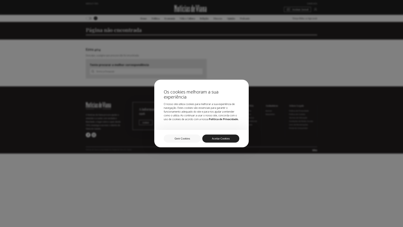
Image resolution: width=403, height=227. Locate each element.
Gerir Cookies (182, 138)
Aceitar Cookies (221, 138)
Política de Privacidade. (224, 119)
